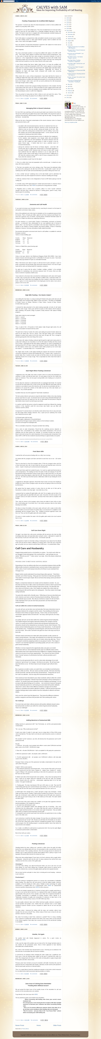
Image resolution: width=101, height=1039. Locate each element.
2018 (67, 22)
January (70, 92)
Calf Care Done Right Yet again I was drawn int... (75, 67)
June (69, 45)
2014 (67, 30)
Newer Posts (19, 1025)
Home (39, 1025)
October (70, 36)
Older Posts (57, 1025)
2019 (67, 20)
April (69, 86)
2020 (67, 18)
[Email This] (40, 98)
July (69, 42)
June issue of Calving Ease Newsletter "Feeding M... (74, 81)
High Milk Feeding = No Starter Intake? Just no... (75, 57)
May (69, 84)
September (71, 38)
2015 (67, 28)
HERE (34, 185)
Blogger (78, 1035)
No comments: (34, 98)
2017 (67, 24)
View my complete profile (71, 122)
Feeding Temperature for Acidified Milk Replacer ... (75, 47)
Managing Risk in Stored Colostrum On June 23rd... (76, 50)
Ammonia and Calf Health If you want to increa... (75, 54)
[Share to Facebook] (45, 98)
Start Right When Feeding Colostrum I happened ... (74, 61)
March (69, 88)
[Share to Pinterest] (46, 98)
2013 (67, 95)
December (70, 32)
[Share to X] (43, 98)
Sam (74, 103)
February (70, 90)
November (70, 34)
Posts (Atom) (25, 1028)
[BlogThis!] (42, 98)
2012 (67, 97)
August (69, 40)
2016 (67, 26)
